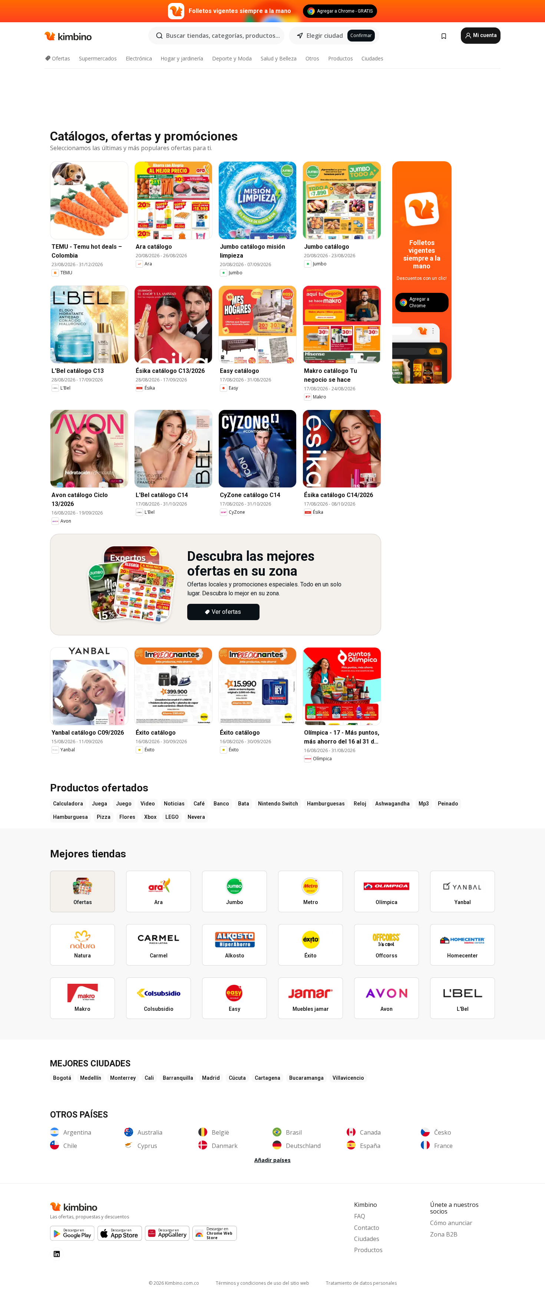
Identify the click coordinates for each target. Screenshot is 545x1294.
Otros (312, 58)
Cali (149, 1078)
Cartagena (267, 1078)
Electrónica (139, 58)
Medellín (90, 1078)
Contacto (366, 1228)
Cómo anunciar (451, 1223)
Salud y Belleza (279, 58)
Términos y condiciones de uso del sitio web (262, 1283)
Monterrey (123, 1078)
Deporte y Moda (232, 58)
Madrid (211, 1078)
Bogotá (62, 1078)
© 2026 (174, 1283)
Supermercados (98, 58)
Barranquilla (178, 1078)
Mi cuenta (484, 35)
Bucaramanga (306, 1078)
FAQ (359, 1216)
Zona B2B (444, 1234)
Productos (340, 58)
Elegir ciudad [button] (325, 36)
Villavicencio (348, 1078)
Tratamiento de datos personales (361, 1283)
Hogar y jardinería (182, 58)
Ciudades (372, 58)
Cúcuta (237, 1078)
